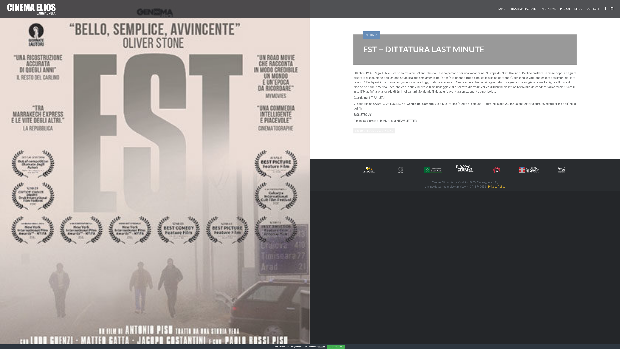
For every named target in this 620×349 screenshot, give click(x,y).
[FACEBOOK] (606, 9)
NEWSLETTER (407, 120)
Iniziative (548, 8)
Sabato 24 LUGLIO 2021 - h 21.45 (374, 130)
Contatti (593, 8)
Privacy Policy (496, 186)
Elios (578, 8)
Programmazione (523, 8)
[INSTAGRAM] (612, 9)
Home (501, 8)
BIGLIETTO (360, 114)
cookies (321, 346)
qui (366, 97)
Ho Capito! (336, 346)
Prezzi (565, 8)
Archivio (371, 35)
